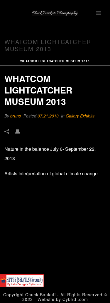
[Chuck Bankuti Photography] (55, 13)
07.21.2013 (48, 116)
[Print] (20, 131)
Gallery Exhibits (80, 116)
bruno (15, 116)
